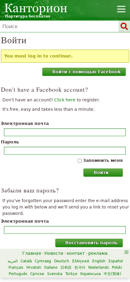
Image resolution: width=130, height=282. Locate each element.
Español (116, 261)
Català (26, 261)
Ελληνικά (80, 261)
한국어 (79, 267)
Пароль (10, 141)
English (99, 261)
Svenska (54, 274)
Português (18, 274)
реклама (98, 253)
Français (15, 267)
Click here (65, 99)
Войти (101, 172)
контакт (76, 253)
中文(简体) (112, 274)
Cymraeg (43, 261)
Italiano (50, 267)
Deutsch (61, 261)
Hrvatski (33, 267)
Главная (31, 253)
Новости (53, 253)
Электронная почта (25, 123)
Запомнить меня (103, 160)
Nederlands (98, 267)
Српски (37, 274)
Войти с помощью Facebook (86, 71)
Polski (117, 267)
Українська (90, 274)
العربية (13, 261)
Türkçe (71, 274)
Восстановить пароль (91, 242)
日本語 (65, 267)
